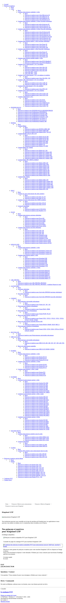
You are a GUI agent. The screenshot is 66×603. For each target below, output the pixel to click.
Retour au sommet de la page (8, 595)
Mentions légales (5, 601)
